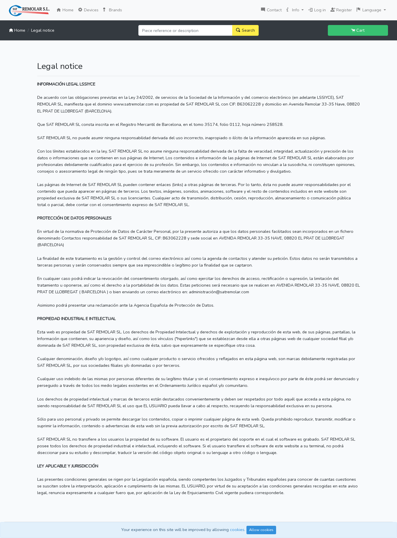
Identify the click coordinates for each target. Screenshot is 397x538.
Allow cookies (261, 529)
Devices (91, 10)
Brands (115, 10)
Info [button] (296, 10)
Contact (274, 10)
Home (68, 10)
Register (342, 9)
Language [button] (371, 10)
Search (248, 30)
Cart (359, 30)
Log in (319, 10)
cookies (237, 529)
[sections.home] (29, 10)
